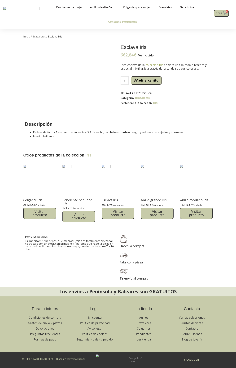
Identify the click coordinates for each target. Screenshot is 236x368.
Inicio (26, 36)
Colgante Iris (32, 200)
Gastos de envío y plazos (45, 323)
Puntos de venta (192, 323)
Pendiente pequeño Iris (77, 201)
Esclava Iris (110, 200)
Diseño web (62, 358)
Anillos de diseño (101, 7)
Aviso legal (94, 328)
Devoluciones (45, 328)
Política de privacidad (95, 323)
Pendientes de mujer (69, 7)
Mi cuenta (95, 317)
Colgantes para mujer (137, 7)
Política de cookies (95, 334)
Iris (155, 103)
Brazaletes (165, 7)
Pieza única (186, 7)
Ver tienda (144, 339)
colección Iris (154, 65)
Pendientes (143, 334)
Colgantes (144, 328)
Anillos (143, 317)
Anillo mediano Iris (194, 200)
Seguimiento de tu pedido (95, 339)
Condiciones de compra (45, 317)
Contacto (192, 328)
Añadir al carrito (146, 80)
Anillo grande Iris (154, 200)
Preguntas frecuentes (45, 334)
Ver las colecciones (192, 317)
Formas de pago (45, 339)
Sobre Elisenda (192, 334)
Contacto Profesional (123, 21)
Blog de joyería (192, 339)
